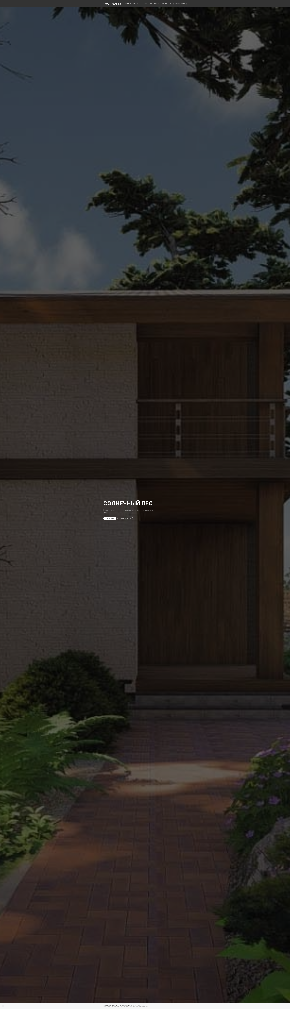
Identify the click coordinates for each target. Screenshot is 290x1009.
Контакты (156, 3)
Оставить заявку (109, 518)
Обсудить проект (180, 3)
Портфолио (127, 3)
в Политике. (141, 1005)
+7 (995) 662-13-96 (166, 3)
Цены (141, 3)
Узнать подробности (125, 518)
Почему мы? (135, 3)
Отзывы (151, 3)
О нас (145, 3)
